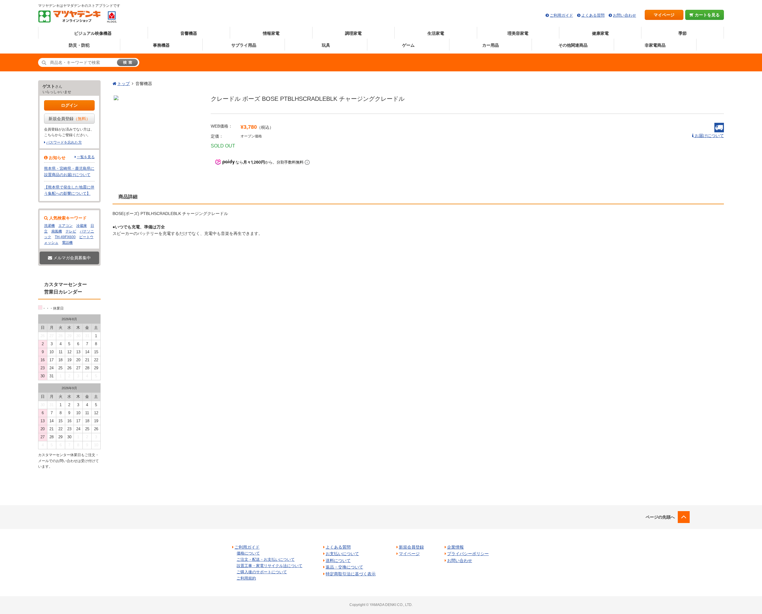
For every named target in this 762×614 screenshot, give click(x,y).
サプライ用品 (243, 45)
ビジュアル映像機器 (93, 33)
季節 (682, 33)
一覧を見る (86, 157)
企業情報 (455, 547)
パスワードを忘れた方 (64, 142)
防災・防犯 (79, 45)
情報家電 (271, 33)
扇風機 (56, 231)
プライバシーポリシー (468, 553)
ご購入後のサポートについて (262, 572)
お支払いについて (342, 553)
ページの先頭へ (660, 517)
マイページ (664, 14)
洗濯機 (49, 226)
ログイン (69, 105)
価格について (248, 553)
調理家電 (353, 33)
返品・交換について (344, 567)
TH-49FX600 (65, 237)
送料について (338, 560)
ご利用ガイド (561, 15)
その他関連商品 (573, 45)
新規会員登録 (69, 118)
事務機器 (161, 45)
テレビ (70, 231)
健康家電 (600, 33)
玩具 (326, 45)
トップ (123, 83)
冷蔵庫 (81, 226)
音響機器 (188, 33)
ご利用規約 (246, 578)
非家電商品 (655, 45)
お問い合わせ (624, 15)
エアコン (65, 226)
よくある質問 (593, 15)
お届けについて (709, 135)
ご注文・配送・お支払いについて (266, 559)
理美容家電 (518, 33)
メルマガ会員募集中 (71, 257)
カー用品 (490, 45)
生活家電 (435, 33)
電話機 (67, 243)
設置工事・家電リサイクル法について (269, 565)
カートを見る (707, 14)
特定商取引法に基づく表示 (351, 573)
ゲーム (408, 45)
